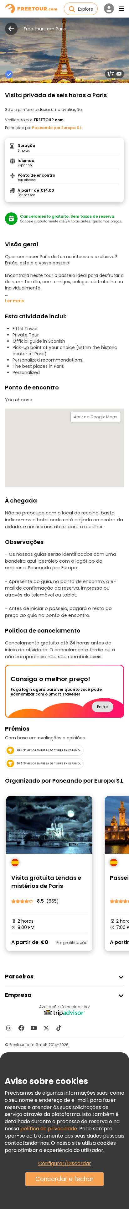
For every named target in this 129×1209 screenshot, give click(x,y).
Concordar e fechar (64, 1179)
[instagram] (9, 1028)
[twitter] (46, 1028)
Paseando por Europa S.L (57, 127)
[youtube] (34, 1028)
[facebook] (21, 1028)
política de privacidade (48, 1128)
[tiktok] (59, 1028)
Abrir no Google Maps (95, 417)
